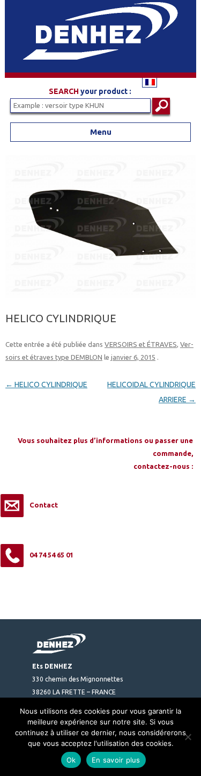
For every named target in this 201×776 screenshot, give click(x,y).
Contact (43, 505)
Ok (71, 760)
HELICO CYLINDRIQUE (46, 384)
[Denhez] (100, 75)
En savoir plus (116, 760)
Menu (100, 131)
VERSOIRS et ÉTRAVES (141, 344)
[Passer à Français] (149, 82)
